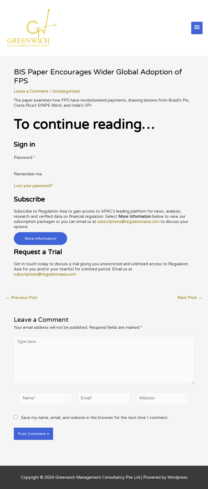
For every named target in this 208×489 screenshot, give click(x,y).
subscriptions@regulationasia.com (128, 221)
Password (24, 157)
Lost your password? (33, 186)
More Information (40, 238)
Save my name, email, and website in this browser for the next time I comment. (94, 417)
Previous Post (21, 298)
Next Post (189, 298)
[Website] (162, 399)
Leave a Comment (31, 91)
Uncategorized (66, 91)
